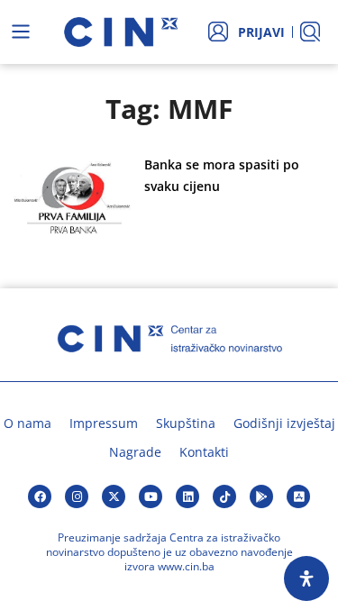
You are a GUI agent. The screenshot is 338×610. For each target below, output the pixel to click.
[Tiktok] (224, 496)
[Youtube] (150, 496)
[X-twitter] (113, 496)
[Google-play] (261, 496)
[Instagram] (76, 496)
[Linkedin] (187, 496)
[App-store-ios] (298, 496)
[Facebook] (39, 496)
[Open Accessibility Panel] (306, 578)
